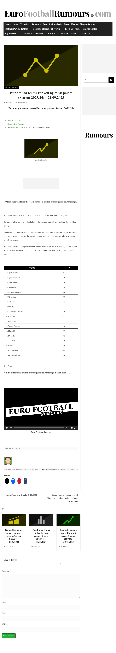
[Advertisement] (41, 183)
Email (5, 613)
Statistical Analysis (52, 24)
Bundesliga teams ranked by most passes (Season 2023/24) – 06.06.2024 (13, 536)
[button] (41, 409)
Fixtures (39, 33)
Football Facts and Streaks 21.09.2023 (21, 495)
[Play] (7, 428)
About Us (85, 33)
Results (51, 33)
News (15, 24)
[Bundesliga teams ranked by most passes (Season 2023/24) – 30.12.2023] (68, 515)
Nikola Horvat (23, 102)
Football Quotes (73, 28)
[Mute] (71, 428)
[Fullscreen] (75, 428)
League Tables (90, 28)
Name (5, 602)
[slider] (39, 427)
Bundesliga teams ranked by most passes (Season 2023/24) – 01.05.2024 (41, 536)
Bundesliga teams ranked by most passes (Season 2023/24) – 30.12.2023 (68, 536)
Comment (6, 571)
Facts (66, 24)
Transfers (24, 24)
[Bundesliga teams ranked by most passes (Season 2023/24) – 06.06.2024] (14, 515)
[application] (41, 409)
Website (5, 624)
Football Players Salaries (83, 24)
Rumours (36, 24)
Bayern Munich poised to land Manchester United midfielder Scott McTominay (62, 498)
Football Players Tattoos (16, 28)
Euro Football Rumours (15, 124)
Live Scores (27, 33)
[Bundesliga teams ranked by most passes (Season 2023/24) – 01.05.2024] (41, 515)
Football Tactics (68, 33)
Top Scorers (10, 33)
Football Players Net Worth (46, 28)
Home (8, 24)
